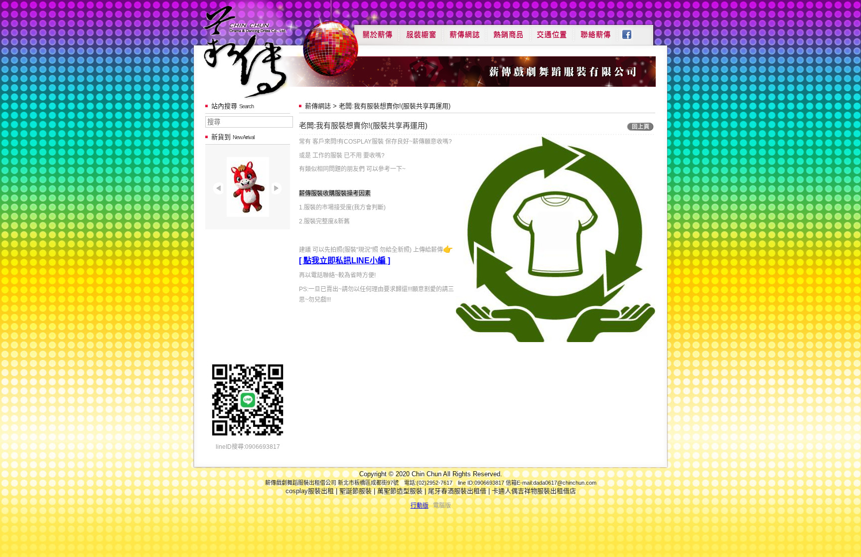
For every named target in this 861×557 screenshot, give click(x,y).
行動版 (420, 505)
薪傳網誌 (464, 30)
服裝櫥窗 (420, 30)
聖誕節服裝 (355, 491)
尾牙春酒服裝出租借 (457, 491)
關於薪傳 (376, 30)
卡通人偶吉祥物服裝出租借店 (534, 491)
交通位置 (552, 30)
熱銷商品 (508, 30)
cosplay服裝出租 (310, 491)
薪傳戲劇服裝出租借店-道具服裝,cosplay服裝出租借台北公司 (264, 51)
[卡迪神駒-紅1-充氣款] (248, 214)
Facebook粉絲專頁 (632, 30)
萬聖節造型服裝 (400, 491)
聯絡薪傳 (596, 30)
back (640, 127)
